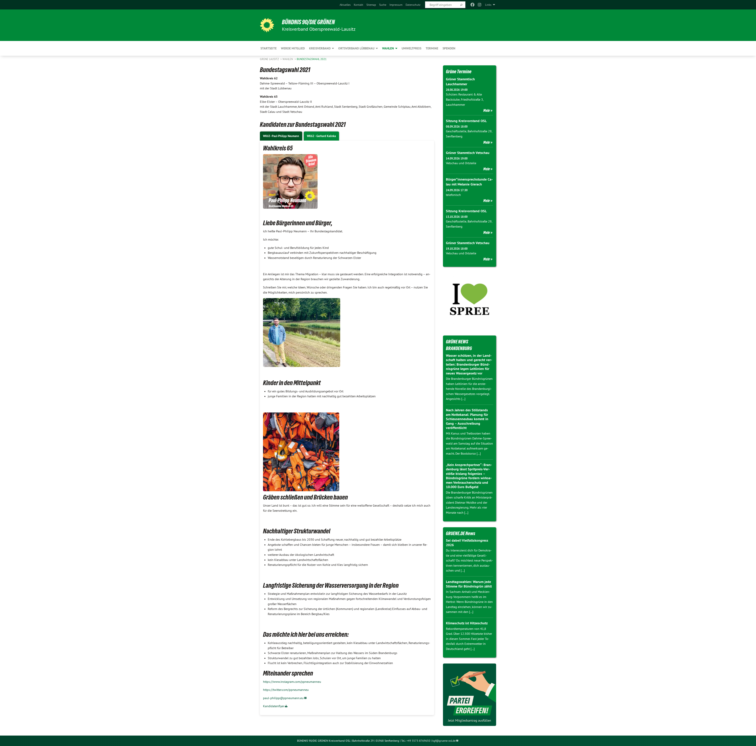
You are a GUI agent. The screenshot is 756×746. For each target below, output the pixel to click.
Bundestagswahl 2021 (312, 59)
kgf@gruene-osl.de (444, 740)
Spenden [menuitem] (449, 48)
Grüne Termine (459, 71)
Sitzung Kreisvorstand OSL (466, 121)
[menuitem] (345, 4)
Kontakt (358, 4)
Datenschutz (413, 4)
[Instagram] (479, 4)
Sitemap (371, 4)
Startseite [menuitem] (268, 48)
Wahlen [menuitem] (388, 48)
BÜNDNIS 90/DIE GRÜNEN (308, 22)
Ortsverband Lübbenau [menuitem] (356, 48)
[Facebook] (472, 4)
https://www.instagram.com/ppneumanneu (292, 682)
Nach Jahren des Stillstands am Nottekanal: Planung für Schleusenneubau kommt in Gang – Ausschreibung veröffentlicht (467, 419)
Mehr (486, 110)
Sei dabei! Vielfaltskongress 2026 (467, 542)
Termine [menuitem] (432, 48)
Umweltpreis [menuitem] (411, 48)
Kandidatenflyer (273, 706)
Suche (382, 4)
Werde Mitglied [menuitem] (293, 48)
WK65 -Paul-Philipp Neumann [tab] (281, 136)
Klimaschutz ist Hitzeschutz (467, 623)
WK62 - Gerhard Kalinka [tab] (321, 136)
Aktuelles (345, 4)
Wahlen (288, 59)
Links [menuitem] (488, 4)
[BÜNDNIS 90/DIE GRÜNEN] (267, 25)
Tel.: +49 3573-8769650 (415, 740)
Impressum (395, 4)
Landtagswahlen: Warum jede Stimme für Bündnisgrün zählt (469, 583)
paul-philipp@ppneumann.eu (283, 698)
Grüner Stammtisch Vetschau (467, 152)
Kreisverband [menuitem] (320, 48)
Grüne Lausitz (270, 59)
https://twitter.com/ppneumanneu (286, 690)
